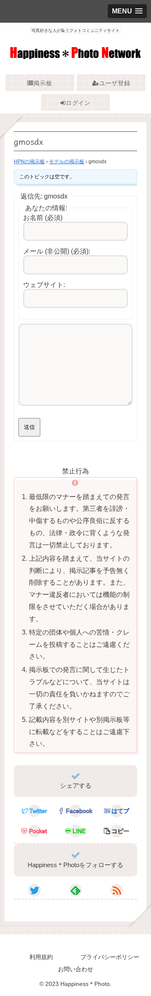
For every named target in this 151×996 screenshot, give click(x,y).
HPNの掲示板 (29, 162)
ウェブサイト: (44, 284)
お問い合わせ (75, 969)
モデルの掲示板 (66, 162)
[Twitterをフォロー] (34, 890)
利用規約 (41, 957)
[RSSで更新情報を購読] (116, 890)
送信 (29, 427)
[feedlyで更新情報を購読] (75, 890)
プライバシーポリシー (110, 957)
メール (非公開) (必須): (56, 251)
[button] (116, 831)
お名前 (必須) (42, 217)
